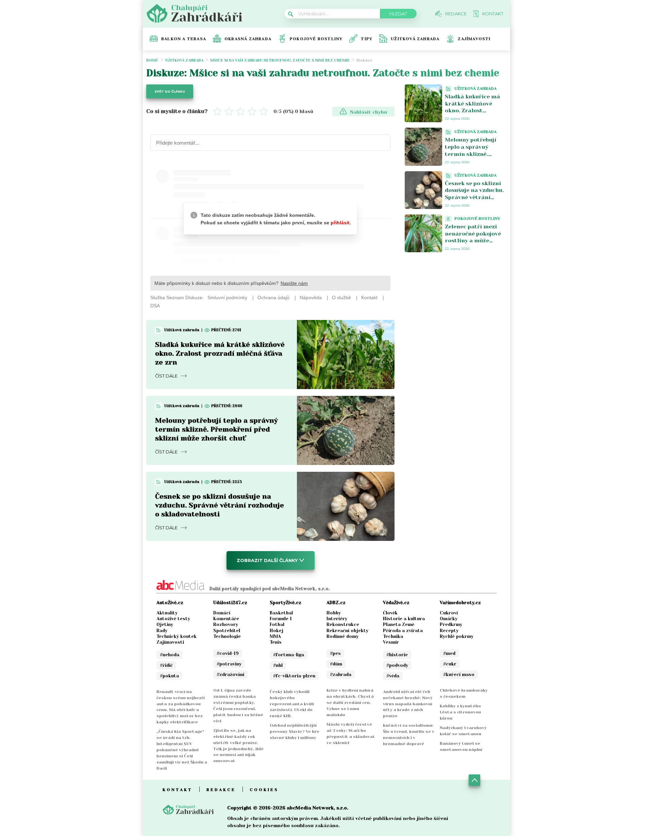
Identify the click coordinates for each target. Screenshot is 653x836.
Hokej (276, 630)
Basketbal (281, 612)
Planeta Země (398, 624)
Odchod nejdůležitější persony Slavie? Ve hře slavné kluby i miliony (294, 731)
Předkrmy (451, 624)
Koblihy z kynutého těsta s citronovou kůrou (460, 712)
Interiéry (336, 618)
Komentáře (226, 618)
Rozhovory (225, 624)
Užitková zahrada (415, 39)
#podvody (397, 665)
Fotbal (277, 624)
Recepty (449, 630)
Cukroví (449, 612)
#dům (336, 663)
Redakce (221, 789)
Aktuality (167, 612)
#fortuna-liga (288, 654)
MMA (275, 636)
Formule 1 (281, 618)
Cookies (264, 789)
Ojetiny (164, 624)
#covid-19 (228, 653)
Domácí (221, 612)
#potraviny (229, 663)
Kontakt (177, 789)
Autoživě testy (173, 618)
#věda (392, 675)
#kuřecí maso (458, 674)
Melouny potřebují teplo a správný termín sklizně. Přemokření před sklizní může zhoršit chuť (216, 429)
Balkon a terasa (183, 39)
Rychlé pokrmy (456, 636)
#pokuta (169, 675)
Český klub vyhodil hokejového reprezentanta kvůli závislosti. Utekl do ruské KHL (292, 704)
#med (449, 653)
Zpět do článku (169, 91)
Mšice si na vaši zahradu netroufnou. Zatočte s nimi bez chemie (280, 60)
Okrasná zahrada (247, 39)
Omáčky (448, 618)
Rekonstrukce (342, 624)
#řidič (166, 665)
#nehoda (169, 654)
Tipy (366, 39)
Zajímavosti (474, 39)
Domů (152, 60)
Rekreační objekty (347, 630)
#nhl (278, 665)
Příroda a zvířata (403, 630)
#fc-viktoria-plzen (294, 675)
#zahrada (340, 674)
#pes (335, 653)
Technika (393, 636)
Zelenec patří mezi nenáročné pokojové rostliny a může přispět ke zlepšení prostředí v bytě (473, 240)
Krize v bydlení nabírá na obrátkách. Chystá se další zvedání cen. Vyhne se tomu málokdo (350, 702)
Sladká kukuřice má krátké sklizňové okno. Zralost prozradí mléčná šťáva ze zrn (220, 353)
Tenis (276, 642)
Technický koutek (176, 636)
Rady (161, 630)
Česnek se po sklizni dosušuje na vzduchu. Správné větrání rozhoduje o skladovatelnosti (219, 505)
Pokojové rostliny (316, 39)
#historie (397, 654)
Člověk (390, 612)
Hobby (333, 612)
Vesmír (391, 642)
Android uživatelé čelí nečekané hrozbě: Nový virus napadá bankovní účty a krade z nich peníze (408, 704)
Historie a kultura (404, 618)
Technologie (227, 636)
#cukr (449, 663)
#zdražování (230, 674)
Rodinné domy (342, 636)
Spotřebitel (226, 630)
